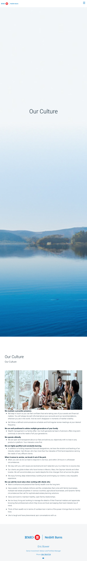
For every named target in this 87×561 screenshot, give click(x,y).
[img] (43, 168)
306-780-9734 (46, 554)
